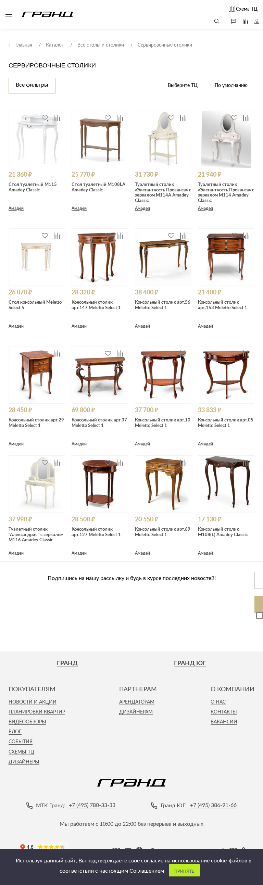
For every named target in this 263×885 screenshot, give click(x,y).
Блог (15, 732)
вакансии (224, 722)
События (21, 741)
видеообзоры (27, 722)
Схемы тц (21, 752)
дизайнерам (136, 712)
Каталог (8, 14)
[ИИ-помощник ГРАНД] (230, 21)
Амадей (16, 208)
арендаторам (136, 702)
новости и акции (33, 702)
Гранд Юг (190, 663)
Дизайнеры (24, 762)
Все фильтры (32, 85)
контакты (224, 712)
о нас (218, 702)
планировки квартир (37, 712)
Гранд (67, 663)
